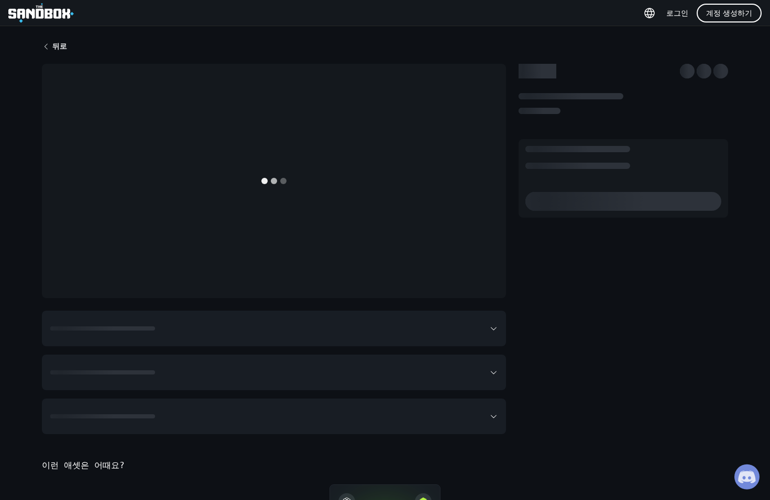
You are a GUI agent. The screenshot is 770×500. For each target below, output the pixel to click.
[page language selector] (649, 13)
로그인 (677, 13)
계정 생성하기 (729, 13)
